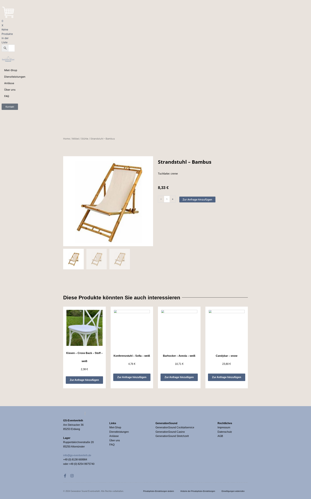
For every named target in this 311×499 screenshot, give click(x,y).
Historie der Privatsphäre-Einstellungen (197, 491)
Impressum (224, 427)
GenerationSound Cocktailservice (175, 427)
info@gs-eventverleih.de (77, 455)
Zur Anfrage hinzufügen (197, 199)
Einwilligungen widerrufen (233, 491)
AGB (220, 436)
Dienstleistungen (119, 431)
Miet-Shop (115, 427)
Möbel (75, 138)
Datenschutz (225, 431)
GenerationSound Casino (170, 431)
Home (66, 138)
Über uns (114, 440)
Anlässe (114, 436)
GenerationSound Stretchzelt (172, 436)
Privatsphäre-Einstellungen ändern (158, 491)
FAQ (112, 444)
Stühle (84, 138)
